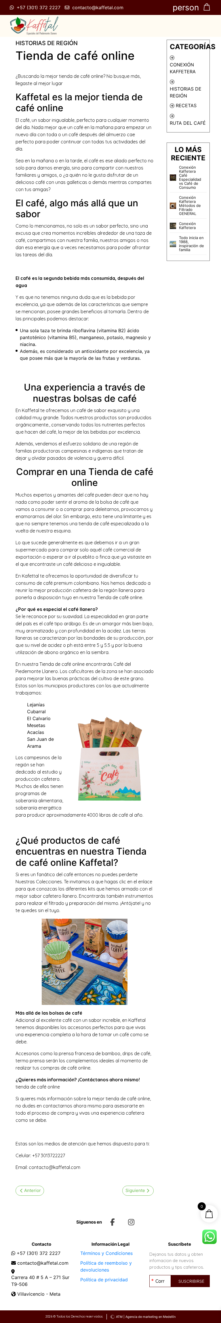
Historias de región (185, 92)
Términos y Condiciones (106, 1253)
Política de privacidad (104, 1279)
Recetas (186, 105)
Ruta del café (188, 123)
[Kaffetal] (34, 25)
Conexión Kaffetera (183, 68)
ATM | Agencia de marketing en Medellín (146, 1317)
